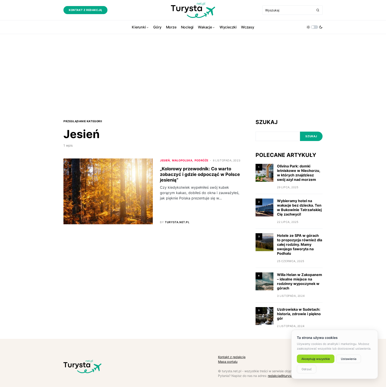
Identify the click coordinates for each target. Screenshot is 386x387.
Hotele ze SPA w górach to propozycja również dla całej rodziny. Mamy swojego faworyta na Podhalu (299, 244)
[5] (264, 315)
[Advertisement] (193, 76)
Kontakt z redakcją (85, 10)
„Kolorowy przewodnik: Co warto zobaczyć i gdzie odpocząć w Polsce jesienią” (200, 174)
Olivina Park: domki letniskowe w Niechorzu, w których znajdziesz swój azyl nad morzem (298, 173)
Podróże (201, 160)
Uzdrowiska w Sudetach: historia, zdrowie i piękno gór (299, 314)
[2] (264, 207)
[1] (264, 172)
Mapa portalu (227, 361)
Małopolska (182, 160)
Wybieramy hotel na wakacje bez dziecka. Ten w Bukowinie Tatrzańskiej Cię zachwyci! (299, 207)
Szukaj (267, 122)
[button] (314, 27)
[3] (264, 242)
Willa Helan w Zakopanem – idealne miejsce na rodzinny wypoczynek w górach (299, 281)
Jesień (165, 160)
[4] (264, 281)
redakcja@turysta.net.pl (285, 376)
